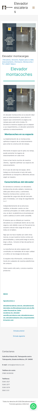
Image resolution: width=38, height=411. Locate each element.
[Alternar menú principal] (33, 7)
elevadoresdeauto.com (14, 318)
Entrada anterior (19, 331)
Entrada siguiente (19, 336)
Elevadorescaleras (21, 7)
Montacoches (28, 62)
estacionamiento (8, 62)
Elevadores (7, 60)
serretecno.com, (15, 315)
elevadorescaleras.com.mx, (13, 306)
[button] (33, 406)
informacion (18, 62)
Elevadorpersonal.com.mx (22, 308)
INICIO (5, 294)
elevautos (15, 60)
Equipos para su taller (26, 60)
